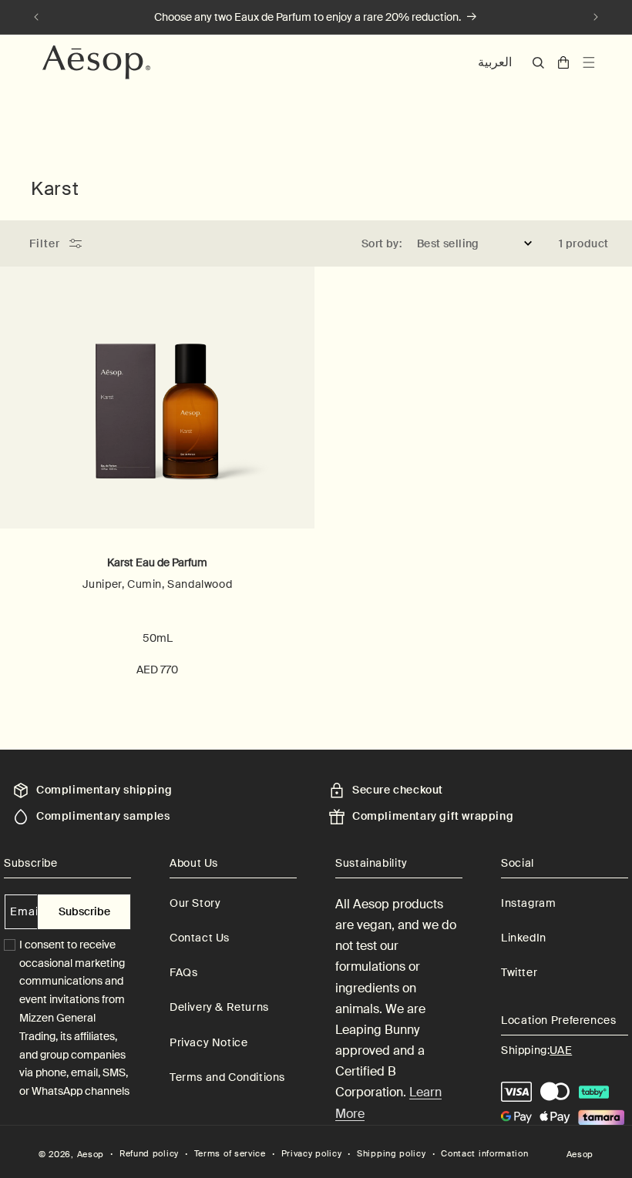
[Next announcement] (596, 17)
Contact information (484, 1153)
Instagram (528, 903)
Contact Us (200, 938)
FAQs (183, 972)
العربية (495, 62)
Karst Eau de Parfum (157, 562)
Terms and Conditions (227, 1077)
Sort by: (381, 243)
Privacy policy (311, 1153)
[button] (538, 63)
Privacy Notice (208, 1042)
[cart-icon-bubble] (563, 62)
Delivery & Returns (219, 1007)
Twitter (519, 972)
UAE (561, 1050)
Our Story (195, 903)
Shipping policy (391, 1153)
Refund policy (149, 1153)
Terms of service (230, 1153)
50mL (158, 638)
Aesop (91, 1154)
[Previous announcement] (36, 17)
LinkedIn (523, 938)
